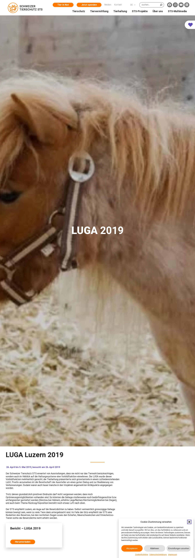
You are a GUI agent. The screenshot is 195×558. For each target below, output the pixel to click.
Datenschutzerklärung (158, 555)
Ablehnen (154, 548)
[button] (189, 521)
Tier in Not (63, 4)
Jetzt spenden (89, 4)
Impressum (172, 555)
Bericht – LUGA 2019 (25, 528)
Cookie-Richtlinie (141, 555)
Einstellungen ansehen (178, 548)
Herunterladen (22, 541)
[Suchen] (161, 4)
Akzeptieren (131, 548)
